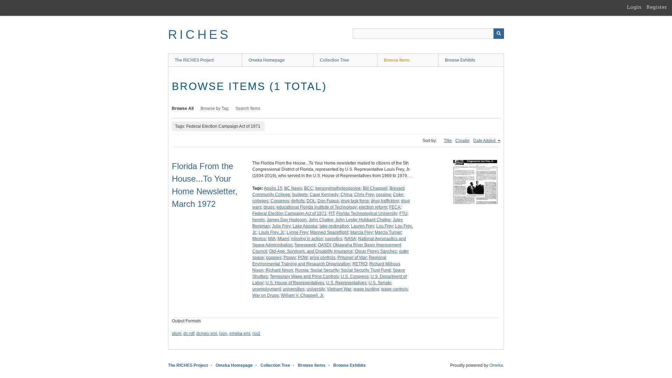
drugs (269, 207)
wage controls (394, 289)
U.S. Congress (355, 276)
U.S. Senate (380, 282)
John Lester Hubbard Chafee (363, 219)
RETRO (359, 263)
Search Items (248, 108)
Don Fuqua (328, 200)
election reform (373, 207)
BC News (293, 188)
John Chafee (321, 219)
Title (448, 140)
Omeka (496, 365)
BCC (308, 188)
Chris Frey (364, 194)
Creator (462, 140)
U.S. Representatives (346, 282)
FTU (403, 213)
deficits (297, 200)
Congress (280, 200)
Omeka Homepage (266, 60)
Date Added (485, 140)
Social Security (324, 270)
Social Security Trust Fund (366, 270)
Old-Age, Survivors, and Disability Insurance (311, 251)
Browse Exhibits (460, 60)
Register (656, 7)
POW (303, 257)
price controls (322, 257)
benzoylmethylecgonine (338, 188)
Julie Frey (281, 226)
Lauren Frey (362, 226)
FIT (331, 213)
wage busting (366, 289)
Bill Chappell (375, 188)
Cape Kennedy (324, 194)
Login (634, 7)
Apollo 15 (273, 188)
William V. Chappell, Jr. (302, 295)
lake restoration (334, 226)
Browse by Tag (215, 108)
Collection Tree (334, 60)
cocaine (383, 194)
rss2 (256, 333)
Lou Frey (384, 226)
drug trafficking (385, 200)
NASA (350, 238)
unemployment (266, 289)
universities (293, 289)
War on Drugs (265, 295)
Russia (301, 270)
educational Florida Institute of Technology (316, 207)
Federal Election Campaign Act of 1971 (289, 213)
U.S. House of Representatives (295, 282)
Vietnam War (339, 289)
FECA (394, 207)
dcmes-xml (206, 333)
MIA (271, 238)
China (346, 194)
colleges (260, 200)
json (223, 333)
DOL (311, 200)
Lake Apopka (305, 226)
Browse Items (397, 60)
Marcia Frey (361, 232)
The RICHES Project (194, 60)
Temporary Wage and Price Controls (304, 276)
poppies (273, 257)
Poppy (290, 257)
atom (176, 333)
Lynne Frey (297, 232)
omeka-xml (239, 333)
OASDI (324, 245)
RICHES (199, 34)
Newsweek (305, 245)
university (316, 289)
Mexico (259, 238)
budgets (300, 194)
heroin (258, 219)
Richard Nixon (279, 270)
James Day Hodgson (287, 219)
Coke (398, 194)
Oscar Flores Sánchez (376, 251)
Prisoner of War (352, 257)
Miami (283, 238)
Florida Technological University (366, 213)
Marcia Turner (388, 232)
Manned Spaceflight (329, 232)
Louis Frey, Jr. (272, 232)
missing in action (307, 238)
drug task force (355, 200)
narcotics (333, 238)
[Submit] (498, 33)
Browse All (183, 108)
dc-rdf (188, 333)
